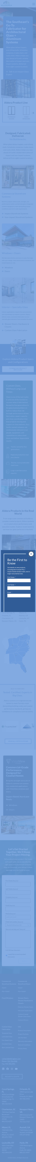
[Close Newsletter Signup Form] (31, 554)
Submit (13, 602)
